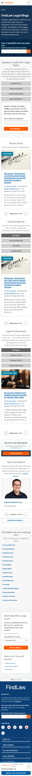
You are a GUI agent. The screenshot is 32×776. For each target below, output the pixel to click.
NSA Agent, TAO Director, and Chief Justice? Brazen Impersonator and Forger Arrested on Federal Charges (15, 178)
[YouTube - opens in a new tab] (9, 727)
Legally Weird (7, 569)
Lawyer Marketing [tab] (16, 365)
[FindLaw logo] (10, 2)
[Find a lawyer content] (29, 745)
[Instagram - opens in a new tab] (20, 727)
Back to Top (17, 679)
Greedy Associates (9, 592)
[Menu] (2, 2)
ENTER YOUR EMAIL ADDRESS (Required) (13, 713)
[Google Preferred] (3, 733)
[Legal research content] (29, 756)
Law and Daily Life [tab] (16, 241)
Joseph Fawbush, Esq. (12, 189)
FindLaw (3, 9)
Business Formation (11, 666)
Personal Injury (8, 561)
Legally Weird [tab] (16, 251)
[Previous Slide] (6, 213)
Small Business (8, 577)
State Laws (8, 669)
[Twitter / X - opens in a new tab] (14, 727)
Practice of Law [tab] (16, 355)
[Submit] (29, 717)
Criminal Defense (8, 549)
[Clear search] (26, 640)
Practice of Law (8, 557)
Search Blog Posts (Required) (13, 119)
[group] (16, 183)
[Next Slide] (26, 213)
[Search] (29, 3)
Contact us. (18, 701)
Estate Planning (8, 580)
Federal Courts (7, 573)
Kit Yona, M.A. (11, 186)
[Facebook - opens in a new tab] (3, 727)
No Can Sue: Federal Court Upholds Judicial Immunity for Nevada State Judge (15, 395)
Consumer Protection (10, 600)
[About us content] (29, 739)
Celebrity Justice (8, 553)
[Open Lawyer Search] (16, 51)
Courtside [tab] (16, 246)
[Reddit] (26, 727)
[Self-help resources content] (29, 750)
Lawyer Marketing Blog (10, 588)
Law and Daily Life (9, 545)
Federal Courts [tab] (16, 360)
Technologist (7, 565)
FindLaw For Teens (9, 596)
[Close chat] (29, 766)
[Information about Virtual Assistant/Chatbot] (15, 769)
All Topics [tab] (16, 235)
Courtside (6, 584)
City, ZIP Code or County (12, 637)
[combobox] (16, 640)
